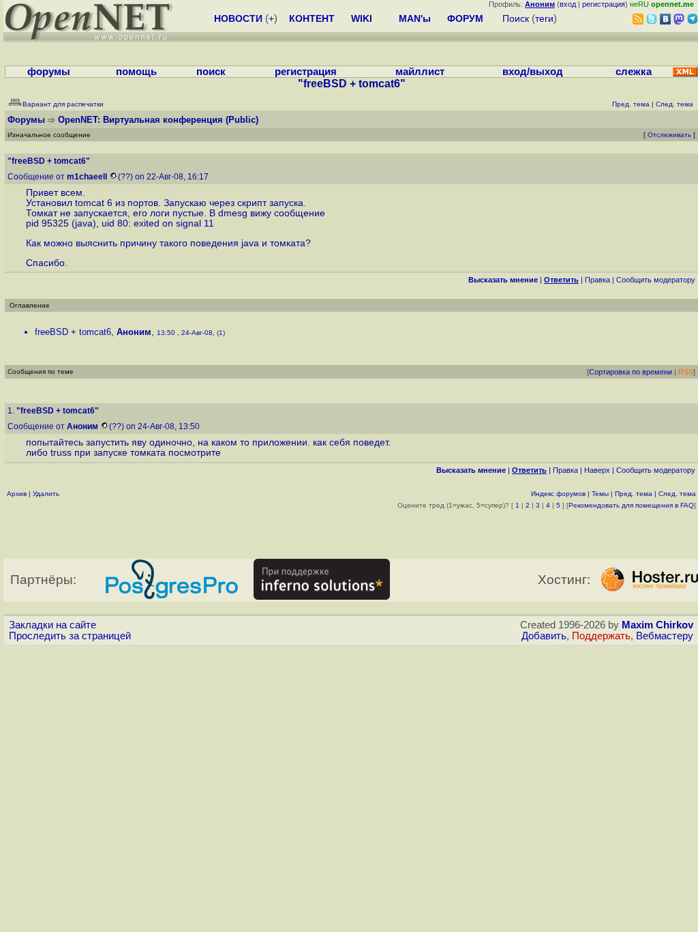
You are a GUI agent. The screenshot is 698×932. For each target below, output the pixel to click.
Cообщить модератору (655, 280)
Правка (597, 280)
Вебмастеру (664, 635)
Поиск (515, 18)
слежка (634, 71)
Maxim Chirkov (657, 625)
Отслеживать (669, 135)
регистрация (603, 4)
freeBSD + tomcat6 (73, 332)
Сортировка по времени (630, 372)
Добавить (543, 635)
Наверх (597, 470)
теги (544, 18)
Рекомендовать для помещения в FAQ (631, 505)
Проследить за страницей (70, 635)
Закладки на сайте (52, 625)
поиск (211, 71)
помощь (136, 71)
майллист (419, 71)
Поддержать (601, 635)
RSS (685, 372)
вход (568, 4)
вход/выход (532, 71)
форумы (48, 71)
